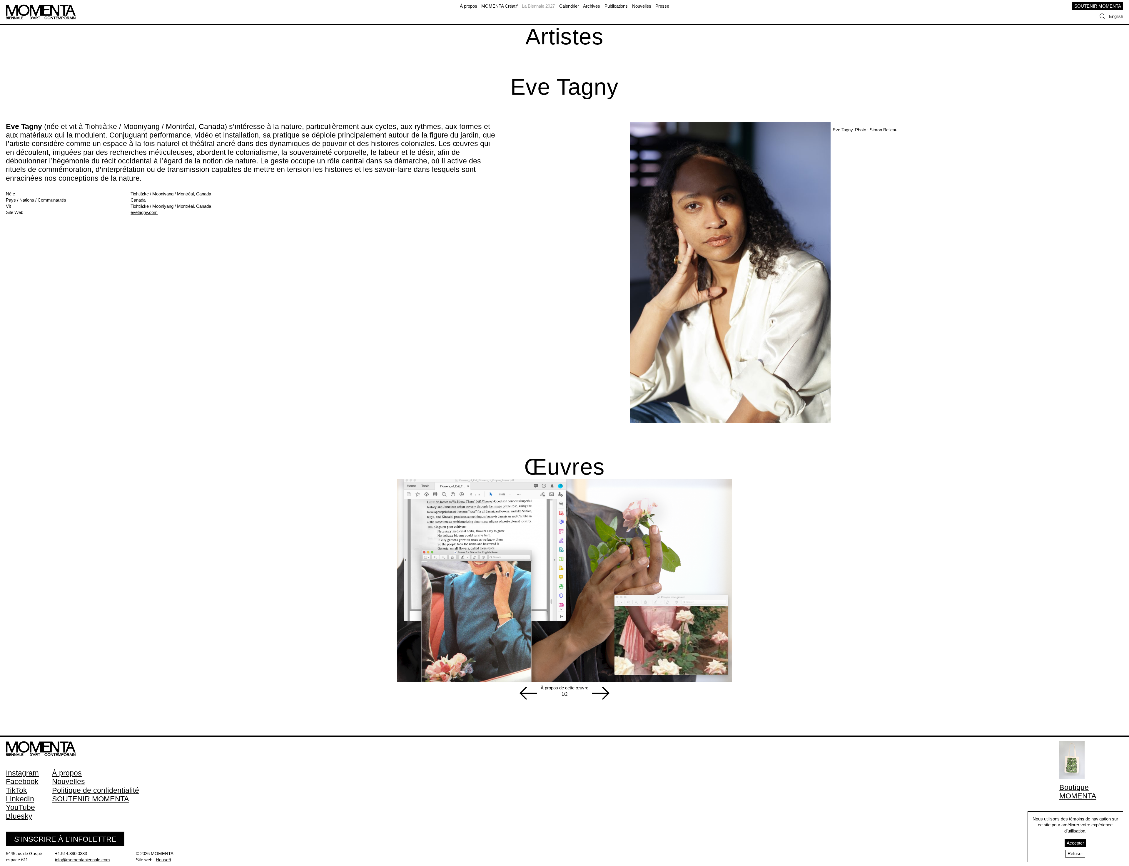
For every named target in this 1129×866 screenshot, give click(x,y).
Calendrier (569, 6)
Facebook (22, 781)
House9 (163, 859)
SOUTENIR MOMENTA (1097, 6)
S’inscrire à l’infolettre (65, 839)
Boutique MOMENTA (1077, 791)
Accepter (1075, 843)
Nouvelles (641, 6)
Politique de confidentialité (95, 790)
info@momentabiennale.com (82, 859)
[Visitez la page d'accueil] (41, 7)
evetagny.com (144, 212)
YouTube (20, 807)
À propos (468, 6)
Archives (591, 6)
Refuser (1075, 853)
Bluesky (19, 816)
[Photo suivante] (600, 693)
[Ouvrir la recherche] (1102, 17)
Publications (616, 6)
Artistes (564, 36)
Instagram (22, 773)
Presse (662, 6)
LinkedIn (20, 799)
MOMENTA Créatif (499, 6)
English (1116, 16)
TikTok (16, 790)
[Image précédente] (528, 693)
